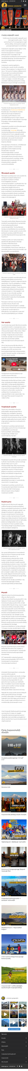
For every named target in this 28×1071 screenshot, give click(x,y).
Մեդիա (3, 1042)
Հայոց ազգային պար (10, 35)
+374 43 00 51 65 (12, 1)
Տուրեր (3, 1038)
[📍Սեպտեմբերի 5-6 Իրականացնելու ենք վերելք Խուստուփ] (5, 1014)
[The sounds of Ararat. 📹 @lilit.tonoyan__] (14, 1023)
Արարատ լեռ (5, 787)
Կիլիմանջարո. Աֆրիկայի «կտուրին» (13, 842)
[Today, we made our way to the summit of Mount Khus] (5, 1023)
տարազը (13, 130)
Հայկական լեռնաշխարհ (8, 1054)
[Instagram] (23, 1)
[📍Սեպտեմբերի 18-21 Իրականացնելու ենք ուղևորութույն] (23, 1023)
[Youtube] (25, 1)
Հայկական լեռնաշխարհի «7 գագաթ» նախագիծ (11, 899)
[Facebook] (21, 1)
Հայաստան (4, 1058)
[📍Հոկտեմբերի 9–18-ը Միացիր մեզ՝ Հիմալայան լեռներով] (14, 1014)
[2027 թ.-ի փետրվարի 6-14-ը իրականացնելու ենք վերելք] (14, 1006)
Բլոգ (2, 1050)
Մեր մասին (4, 1062)
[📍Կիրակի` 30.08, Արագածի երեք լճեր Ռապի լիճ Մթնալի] (23, 1006)
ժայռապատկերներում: (18, 110)
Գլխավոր (4, 1034)
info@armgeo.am (4, 1)
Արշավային (4, 1046)
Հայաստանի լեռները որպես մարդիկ (13, 814)
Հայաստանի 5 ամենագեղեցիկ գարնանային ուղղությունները (11, 986)
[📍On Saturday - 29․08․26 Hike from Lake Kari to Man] (23, 1014)
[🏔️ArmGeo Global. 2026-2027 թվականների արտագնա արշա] (5, 1006)
